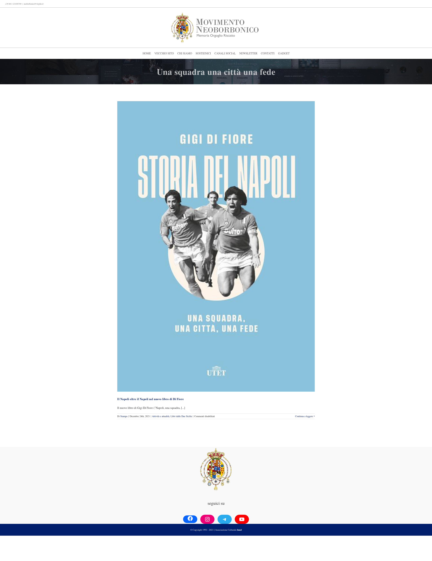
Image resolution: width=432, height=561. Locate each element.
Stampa (123, 416)
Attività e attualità (160, 416)
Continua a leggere (304, 416)
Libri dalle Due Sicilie (181, 416)
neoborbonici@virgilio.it (33, 3)
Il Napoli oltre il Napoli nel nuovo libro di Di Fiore (150, 399)
